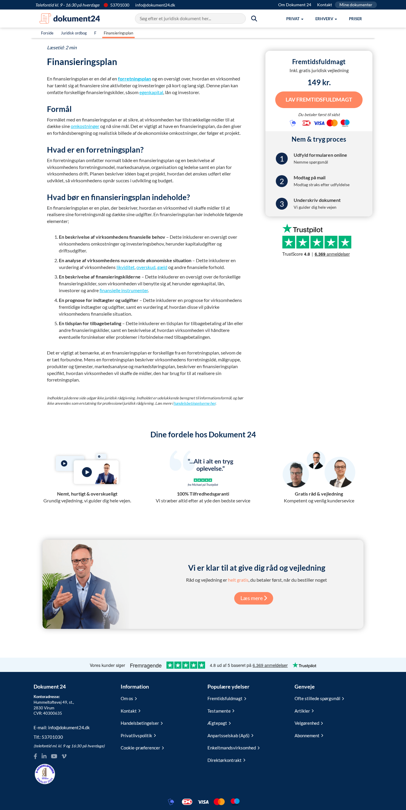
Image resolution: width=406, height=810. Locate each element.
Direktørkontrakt (224, 760)
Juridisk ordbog (74, 33)
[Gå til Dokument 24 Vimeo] (64, 756)
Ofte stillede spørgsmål (317, 698)
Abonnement (307, 735)
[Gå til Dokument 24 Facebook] (35, 756)
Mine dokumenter (355, 4)
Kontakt (324, 4)
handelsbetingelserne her (194, 403)
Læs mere (252, 598)
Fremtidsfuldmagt (225, 698)
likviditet (126, 267)
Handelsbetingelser (140, 723)
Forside (47, 33)
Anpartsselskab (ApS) (228, 735)
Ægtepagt (217, 723)
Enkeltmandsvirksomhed (231, 747)
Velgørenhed (307, 723)
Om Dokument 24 (294, 4)
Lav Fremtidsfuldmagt (319, 99)
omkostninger (85, 126)
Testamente (219, 711)
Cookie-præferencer (140, 747)
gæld (162, 267)
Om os (127, 698)
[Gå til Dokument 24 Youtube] (54, 756)
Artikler (302, 711)
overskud (145, 267)
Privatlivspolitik (136, 735)
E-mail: (62, 727)
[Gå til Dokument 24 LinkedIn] (44, 756)
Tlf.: (48, 737)
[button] (294, 19)
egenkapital (151, 92)
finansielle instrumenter (124, 290)
